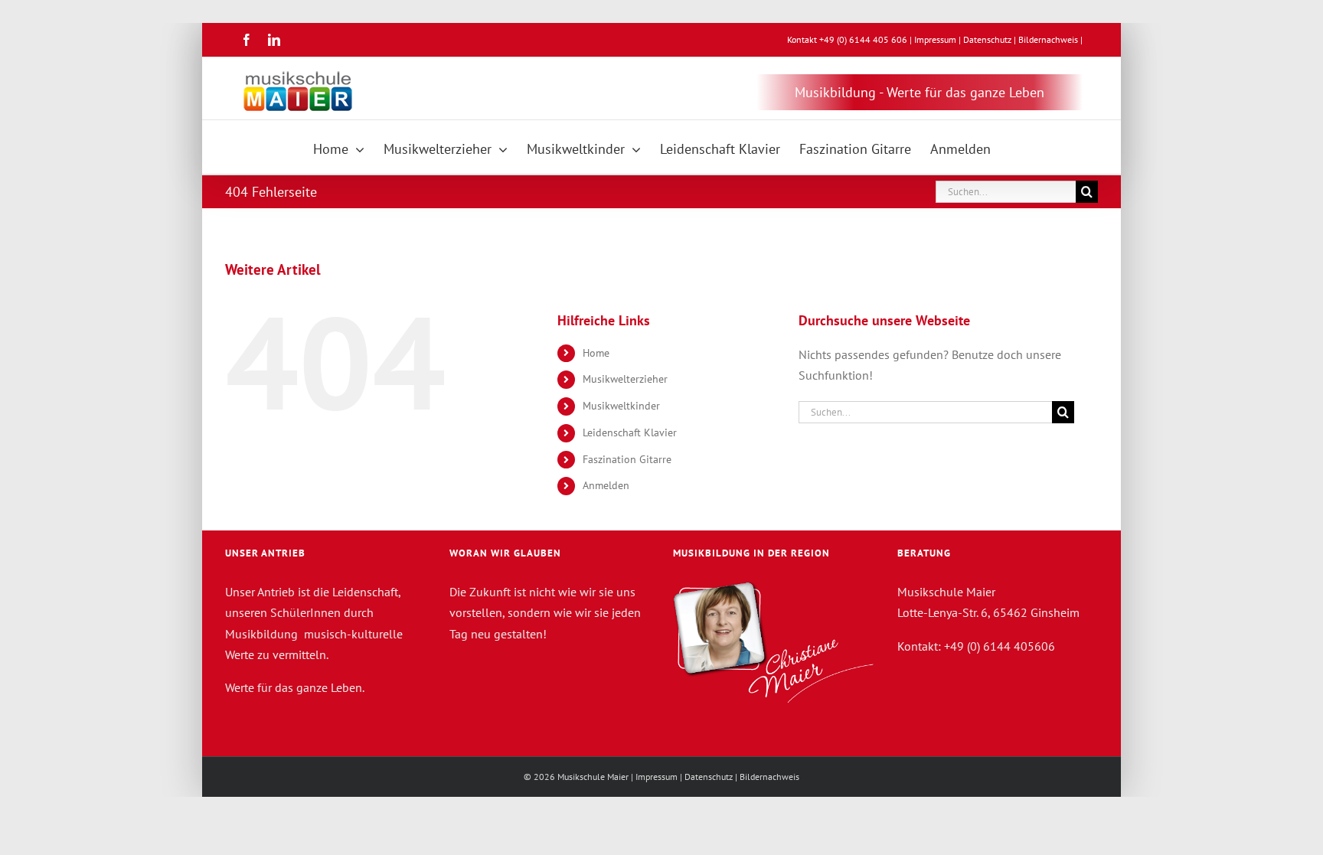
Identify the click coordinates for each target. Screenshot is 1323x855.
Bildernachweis (1048, 39)
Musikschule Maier (593, 776)
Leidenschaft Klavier (630, 432)
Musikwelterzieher (625, 379)
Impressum (935, 39)
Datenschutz (987, 39)
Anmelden (606, 485)
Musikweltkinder (621, 406)
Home (596, 353)
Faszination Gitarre (627, 459)
